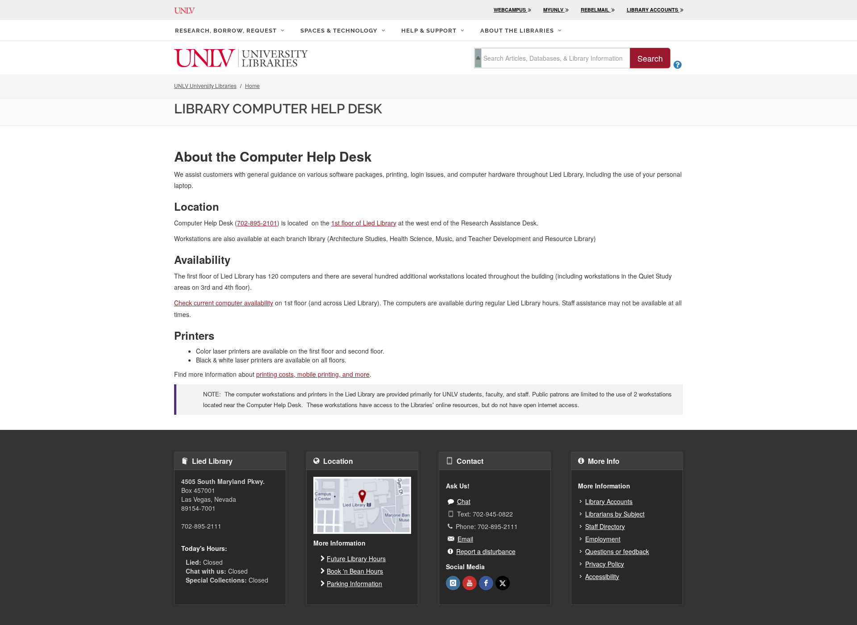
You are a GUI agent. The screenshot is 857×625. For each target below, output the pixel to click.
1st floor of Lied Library (363, 222)
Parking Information (354, 583)
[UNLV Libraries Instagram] (453, 583)
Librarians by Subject (615, 513)
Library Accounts (608, 501)
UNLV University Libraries (205, 85)
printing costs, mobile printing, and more (313, 374)
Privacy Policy (604, 563)
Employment (602, 538)
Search (650, 58)
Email (465, 538)
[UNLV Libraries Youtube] (469, 583)
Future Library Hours (356, 558)
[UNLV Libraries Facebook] (486, 583)
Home (252, 85)
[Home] (241, 57)
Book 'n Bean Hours (355, 571)
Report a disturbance (486, 551)
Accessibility (602, 576)
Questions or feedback (617, 551)
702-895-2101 (257, 222)
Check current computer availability (223, 302)
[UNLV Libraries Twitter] (502, 583)
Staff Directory (605, 526)
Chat (463, 501)
